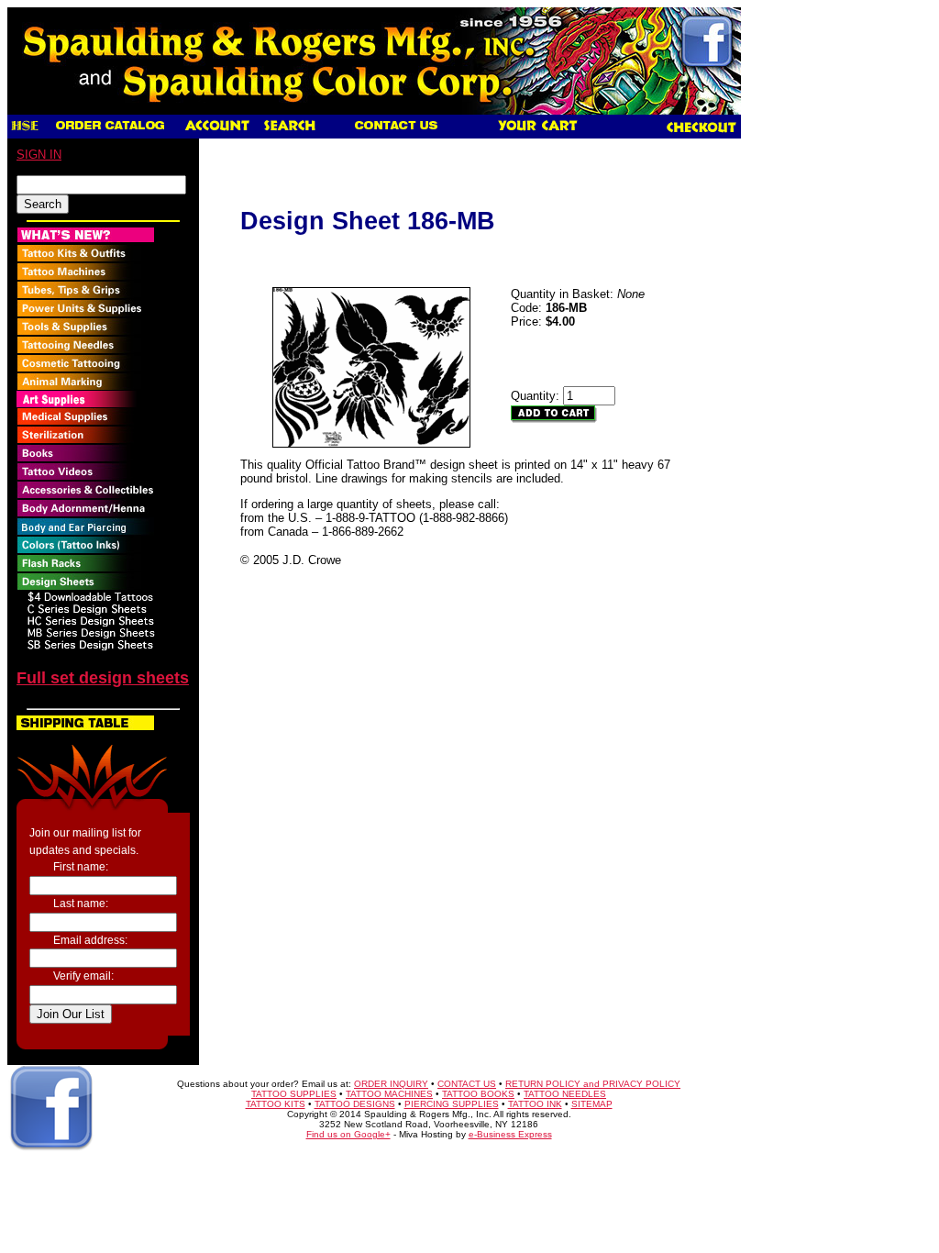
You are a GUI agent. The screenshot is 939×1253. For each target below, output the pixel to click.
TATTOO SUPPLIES (294, 1094)
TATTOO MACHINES (389, 1094)
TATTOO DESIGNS (355, 1104)
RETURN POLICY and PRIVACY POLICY (592, 1084)
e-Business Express (510, 1134)
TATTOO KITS (275, 1104)
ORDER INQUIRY (391, 1084)
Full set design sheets (103, 678)
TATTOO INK (535, 1104)
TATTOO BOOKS (478, 1094)
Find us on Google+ (348, 1134)
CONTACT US (466, 1084)
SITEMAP (592, 1104)
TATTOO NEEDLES (565, 1094)
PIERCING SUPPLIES (451, 1104)
